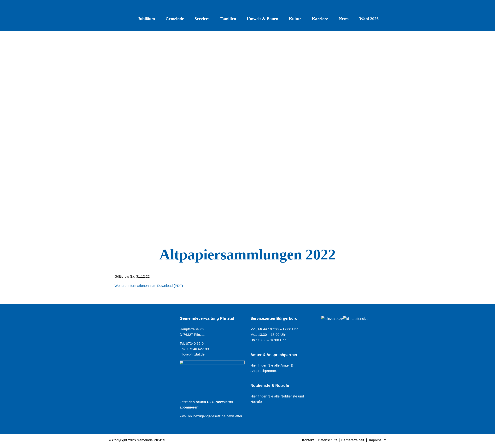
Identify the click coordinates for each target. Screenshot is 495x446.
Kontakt (308, 440)
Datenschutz (327, 440)
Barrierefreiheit (352, 440)
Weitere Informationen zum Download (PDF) (148, 286)
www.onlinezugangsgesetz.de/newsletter (211, 416)
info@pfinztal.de (192, 354)
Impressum (377, 440)
